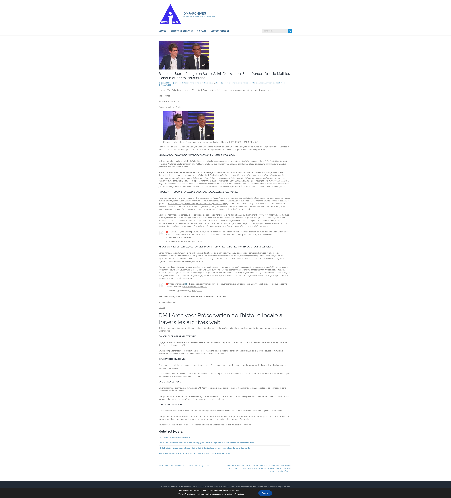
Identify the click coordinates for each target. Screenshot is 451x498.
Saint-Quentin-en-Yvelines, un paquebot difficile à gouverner (184, 465)
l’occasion (172, 204)
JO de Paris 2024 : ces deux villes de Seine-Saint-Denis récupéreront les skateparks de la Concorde (204, 448)
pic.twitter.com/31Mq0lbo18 (194, 287)
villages (211, 83)
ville (216, 83)
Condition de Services (182, 31)
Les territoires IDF (220, 31)
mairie (191, 83)
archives (178, 83)
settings (241, 494)
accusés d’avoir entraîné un (258, 172)
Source (162, 308)
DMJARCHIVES (194, 13)
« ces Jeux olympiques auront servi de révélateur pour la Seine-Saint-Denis (243, 161)
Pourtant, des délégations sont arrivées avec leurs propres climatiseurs (189, 267)
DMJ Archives (245, 425)
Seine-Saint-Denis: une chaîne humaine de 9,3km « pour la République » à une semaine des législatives (206, 443)
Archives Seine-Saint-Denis (274, 83)
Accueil (162, 31)
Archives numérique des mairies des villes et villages (244, 83)
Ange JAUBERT (166, 85)
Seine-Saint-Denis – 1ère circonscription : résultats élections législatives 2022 (194, 453)
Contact (201, 31)
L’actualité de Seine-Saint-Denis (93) (175, 437)
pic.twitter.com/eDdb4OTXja (178, 237)
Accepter (265, 493)
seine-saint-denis (201, 83)
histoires (185, 83)
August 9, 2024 (195, 241)
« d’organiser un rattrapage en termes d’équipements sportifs (202, 204)
